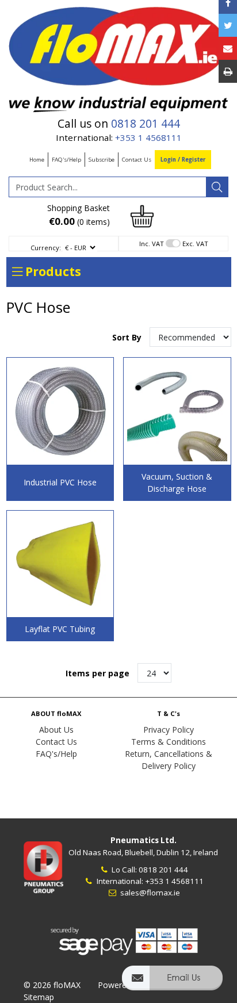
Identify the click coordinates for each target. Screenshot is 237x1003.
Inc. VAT (151, 243)
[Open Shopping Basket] (142, 215)
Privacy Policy (168, 729)
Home (36, 159)
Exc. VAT (195, 243)
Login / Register (182, 159)
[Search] (217, 187)
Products (51, 271)
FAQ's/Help (66, 159)
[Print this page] (228, 71)
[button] (172, 983)
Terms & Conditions (168, 741)
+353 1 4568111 (148, 137)
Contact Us (136, 159)
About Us (56, 729)
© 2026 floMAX (52, 984)
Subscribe (101, 159)
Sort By (128, 337)
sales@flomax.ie (149, 892)
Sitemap (39, 996)
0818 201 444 (145, 123)
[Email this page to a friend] (228, 48)
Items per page (97, 673)
